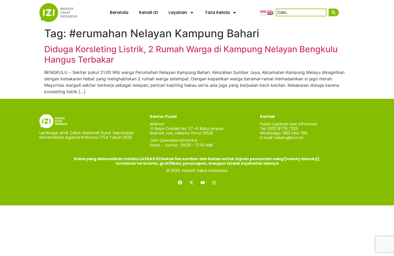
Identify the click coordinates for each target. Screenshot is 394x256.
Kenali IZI (148, 12)
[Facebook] (180, 182)
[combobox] (301, 12)
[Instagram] (214, 182)
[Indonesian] (263, 12)
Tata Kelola (217, 12)
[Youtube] (202, 182)
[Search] (334, 12)
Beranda (119, 12)
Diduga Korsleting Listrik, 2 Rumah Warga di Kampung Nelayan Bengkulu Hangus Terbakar (191, 54)
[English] (270, 12)
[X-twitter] (191, 182)
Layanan (178, 12)
